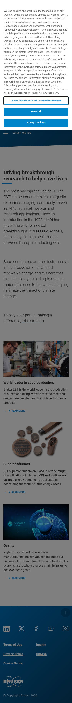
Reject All (36, 111)
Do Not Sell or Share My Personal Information (36, 100)
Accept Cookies (36, 122)
